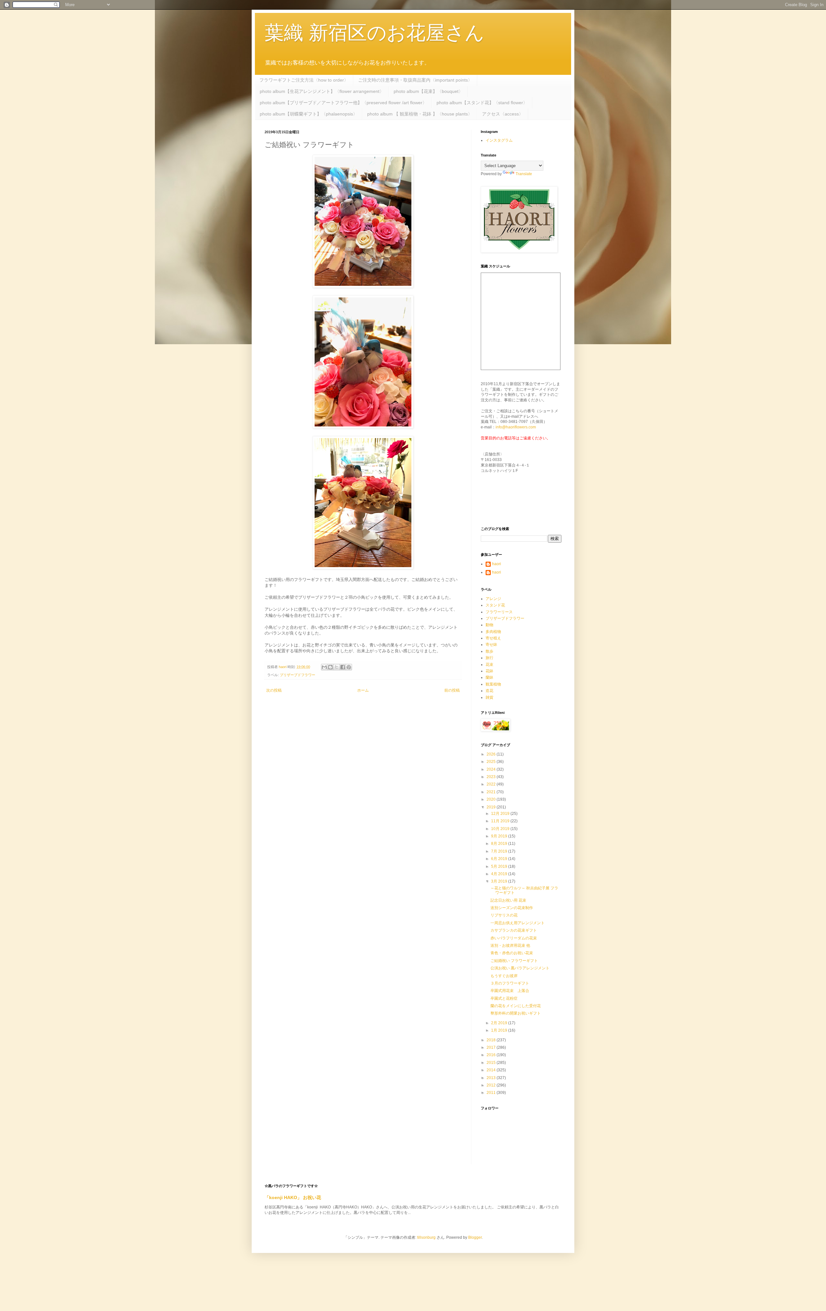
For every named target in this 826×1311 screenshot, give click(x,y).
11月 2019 (500, 821)
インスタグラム (499, 140)
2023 (492, 777)
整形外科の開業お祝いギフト (515, 1013)
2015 (492, 1062)
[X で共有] (336, 667)
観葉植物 (493, 684)
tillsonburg (426, 1237)
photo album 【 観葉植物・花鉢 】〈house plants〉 (419, 113)
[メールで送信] (324, 667)
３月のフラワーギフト (509, 983)
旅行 (489, 658)
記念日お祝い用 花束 (508, 900)
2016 (492, 1055)
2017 (492, 1047)
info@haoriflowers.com (516, 427)
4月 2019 (499, 874)
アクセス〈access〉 (502, 113)
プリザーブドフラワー (297, 675)
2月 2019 (499, 1023)
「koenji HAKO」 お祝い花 (293, 1197)
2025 (492, 761)
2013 (492, 1078)
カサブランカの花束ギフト (513, 930)
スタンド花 (495, 605)
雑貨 (489, 697)
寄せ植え (493, 638)
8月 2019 (499, 843)
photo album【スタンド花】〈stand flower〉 (482, 102)
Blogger (475, 1237)
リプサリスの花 (504, 915)
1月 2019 (499, 1030)
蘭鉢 (489, 677)
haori (496, 564)
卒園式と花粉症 (504, 998)
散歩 (489, 651)
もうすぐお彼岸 (504, 976)
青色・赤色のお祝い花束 (511, 953)
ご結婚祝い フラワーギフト (514, 960)
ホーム (363, 690)
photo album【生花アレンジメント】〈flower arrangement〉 (322, 91)
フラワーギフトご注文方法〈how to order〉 (303, 80)
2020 (492, 799)
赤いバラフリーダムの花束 (513, 938)
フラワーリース (499, 612)
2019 (492, 807)
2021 (492, 792)
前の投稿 (452, 690)
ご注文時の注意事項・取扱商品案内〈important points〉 (415, 80)
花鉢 (489, 671)
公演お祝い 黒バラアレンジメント (521, 968)
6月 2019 (499, 858)
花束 (489, 664)
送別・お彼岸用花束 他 (510, 945)
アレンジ (493, 598)
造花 (489, 690)
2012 (492, 1085)
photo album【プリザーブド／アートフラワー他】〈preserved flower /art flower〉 (343, 102)
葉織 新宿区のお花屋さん (374, 33)
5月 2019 (499, 866)
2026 (492, 754)
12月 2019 (500, 813)
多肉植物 (493, 631)
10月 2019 (500, 828)
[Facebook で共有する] (342, 667)
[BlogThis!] (330, 667)
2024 (492, 769)
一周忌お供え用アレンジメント (517, 923)
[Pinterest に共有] (349, 667)
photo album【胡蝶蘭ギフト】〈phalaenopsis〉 (309, 113)
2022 (492, 784)
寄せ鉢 (491, 644)
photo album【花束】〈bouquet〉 (428, 91)
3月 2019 (499, 881)
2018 (492, 1040)
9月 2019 (499, 836)
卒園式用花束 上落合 (509, 990)
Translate (524, 174)
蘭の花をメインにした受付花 (515, 1006)
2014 (492, 1070)
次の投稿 (274, 690)
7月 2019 (499, 851)
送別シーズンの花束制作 (511, 908)
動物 (489, 625)
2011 (492, 1092)
